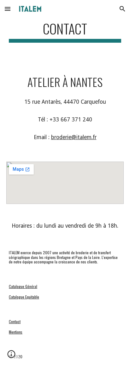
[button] (7, 8)
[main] (65, 31)
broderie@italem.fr (74, 137)
